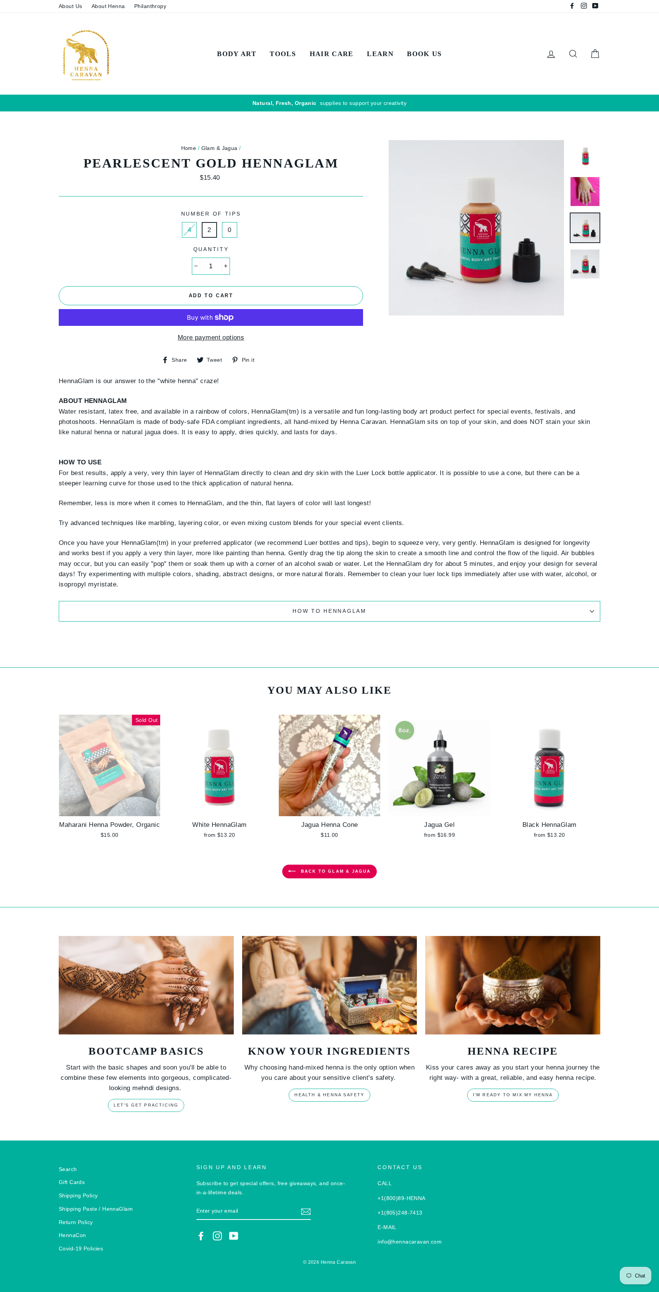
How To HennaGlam (329, 611)
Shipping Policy (78, 1195)
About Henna (108, 6)
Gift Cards (72, 1182)
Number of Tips (211, 214)
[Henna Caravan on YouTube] (233, 1235)
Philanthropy (150, 6)
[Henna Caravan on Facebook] (201, 1235)
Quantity (211, 249)
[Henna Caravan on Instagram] (217, 1235)
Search (68, 1169)
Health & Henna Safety (329, 1094)
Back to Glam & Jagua (335, 870)
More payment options (211, 337)
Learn (380, 54)
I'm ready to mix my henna (513, 1094)
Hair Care (332, 54)
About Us (70, 6)
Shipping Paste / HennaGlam (96, 1209)
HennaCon (72, 1235)
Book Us (424, 54)
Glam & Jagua (219, 148)
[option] (329, 103)
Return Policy (76, 1222)
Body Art (236, 54)
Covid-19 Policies (81, 1248)
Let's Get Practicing (146, 1105)
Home (188, 148)
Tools (283, 54)
